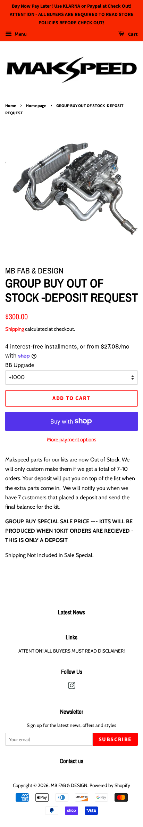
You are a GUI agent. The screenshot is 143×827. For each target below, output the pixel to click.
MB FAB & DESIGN (69, 785)
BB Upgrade (19, 365)
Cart (132, 34)
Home (10, 106)
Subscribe (115, 739)
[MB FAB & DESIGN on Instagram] (71, 687)
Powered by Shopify (110, 785)
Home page (36, 106)
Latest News (71, 612)
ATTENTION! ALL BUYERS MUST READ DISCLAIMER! (71, 651)
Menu (20, 34)
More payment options (71, 439)
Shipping (14, 329)
